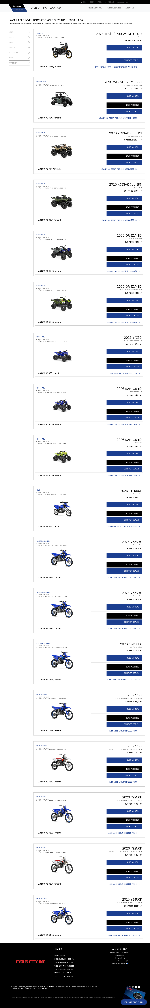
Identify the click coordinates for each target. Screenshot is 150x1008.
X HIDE (144, 988)
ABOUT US (130, 8)
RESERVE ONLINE (132, 105)
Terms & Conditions (119, 961)
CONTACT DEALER (131, 60)
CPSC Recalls (119, 955)
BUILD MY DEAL (133, 47)
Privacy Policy (119, 958)
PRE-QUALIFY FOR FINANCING (133, 1002)
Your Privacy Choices (118, 963)
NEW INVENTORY (95, 8)
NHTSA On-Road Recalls (119, 952)
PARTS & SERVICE (114, 8)
